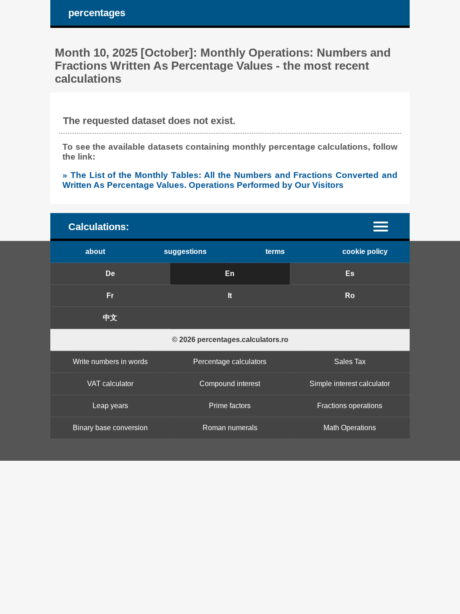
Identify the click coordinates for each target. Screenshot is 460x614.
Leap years (110, 405)
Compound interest (229, 383)
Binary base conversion (110, 428)
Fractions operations (349, 405)
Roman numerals (230, 428)
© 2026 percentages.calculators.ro (230, 339)
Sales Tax (350, 361)
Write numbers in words (110, 361)
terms (275, 251)
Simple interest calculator (350, 383)
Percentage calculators (229, 361)
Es (349, 273)
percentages (96, 12)
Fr (110, 295)
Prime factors (230, 405)
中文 (110, 317)
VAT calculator (110, 383)
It (230, 295)
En (229, 273)
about (95, 251)
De (110, 273)
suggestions (185, 251)
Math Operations (349, 428)
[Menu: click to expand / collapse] (386, 226)
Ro (350, 295)
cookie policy (365, 251)
